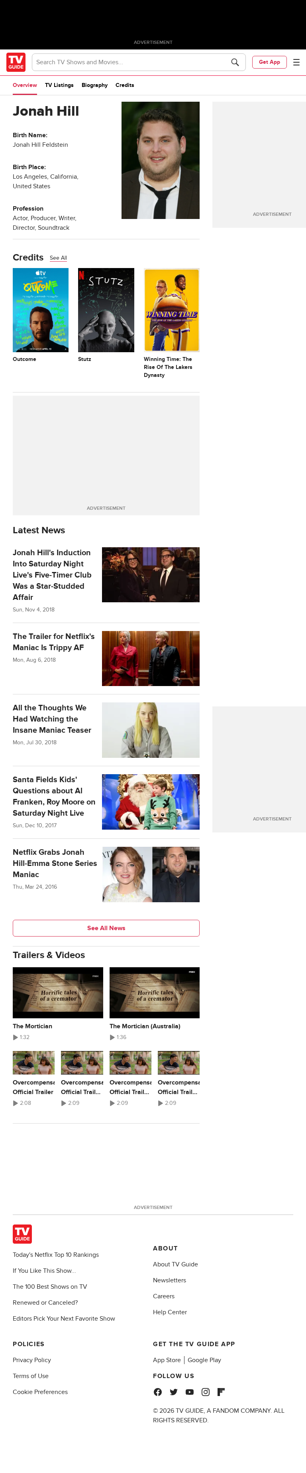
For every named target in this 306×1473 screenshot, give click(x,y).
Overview (25, 85)
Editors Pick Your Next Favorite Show (64, 1319)
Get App (269, 62)
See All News (106, 928)
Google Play (204, 1360)
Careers (164, 1296)
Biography (95, 85)
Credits (125, 85)
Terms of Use (31, 1376)
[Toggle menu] (296, 62)
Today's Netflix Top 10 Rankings (56, 1255)
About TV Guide (175, 1264)
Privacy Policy (32, 1360)
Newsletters (169, 1280)
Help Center (170, 1312)
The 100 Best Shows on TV (50, 1287)
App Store (167, 1360)
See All (58, 257)
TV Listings (59, 85)
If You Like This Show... (44, 1271)
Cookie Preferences (40, 1392)
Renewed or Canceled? (45, 1303)
